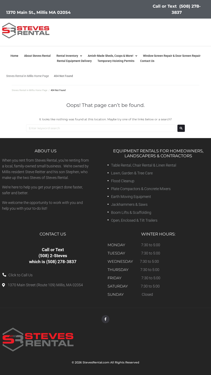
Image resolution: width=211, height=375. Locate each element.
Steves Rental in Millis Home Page (27, 76)
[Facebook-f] (105, 319)
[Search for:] (100, 128)
